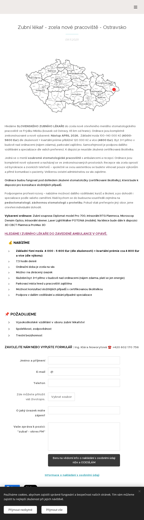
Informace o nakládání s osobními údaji (72, 475)
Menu (135, 7)
